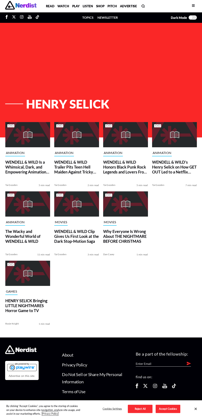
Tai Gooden (11, 185)
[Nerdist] (20, 6)
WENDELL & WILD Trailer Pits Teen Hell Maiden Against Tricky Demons (73, 167)
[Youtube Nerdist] (30, 17)
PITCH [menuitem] (112, 6)
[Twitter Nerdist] (14, 17)
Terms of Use (74, 391)
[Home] (20, 353)
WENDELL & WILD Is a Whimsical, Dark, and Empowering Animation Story (25, 167)
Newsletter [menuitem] (107, 17)
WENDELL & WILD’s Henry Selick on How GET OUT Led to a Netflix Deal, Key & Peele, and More (174, 167)
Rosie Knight (12, 323)
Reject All (140, 408)
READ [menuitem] (50, 6)
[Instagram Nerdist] (22, 17)
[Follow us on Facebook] (137, 387)
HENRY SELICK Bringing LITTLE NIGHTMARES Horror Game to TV (26, 305)
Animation (15, 153)
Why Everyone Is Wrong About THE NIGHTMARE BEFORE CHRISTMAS (124, 236)
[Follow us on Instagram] (155, 387)
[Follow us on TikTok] (174, 387)
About (67, 355)
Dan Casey (108, 254)
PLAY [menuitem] (76, 6)
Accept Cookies (168, 408)
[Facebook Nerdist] (7, 17)
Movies (61, 222)
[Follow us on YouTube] (164, 387)
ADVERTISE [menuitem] (128, 6)
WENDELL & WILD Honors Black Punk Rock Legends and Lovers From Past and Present (125, 167)
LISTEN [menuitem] (88, 6)
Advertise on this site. (22, 375)
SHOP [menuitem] (100, 6)
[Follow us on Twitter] (145, 387)
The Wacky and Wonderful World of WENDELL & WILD (22, 236)
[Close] (195, 409)
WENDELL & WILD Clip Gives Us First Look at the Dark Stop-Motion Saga (76, 236)
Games (11, 291)
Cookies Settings (112, 408)
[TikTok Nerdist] (37, 17)
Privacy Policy (74, 364)
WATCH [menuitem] (63, 6)
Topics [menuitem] (88, 17)
